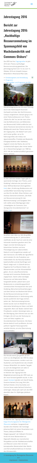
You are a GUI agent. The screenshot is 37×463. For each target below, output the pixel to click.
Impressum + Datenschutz (18, 460)
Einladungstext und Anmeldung (17, 78)
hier (5, 188)
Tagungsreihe (20, 61)
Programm (9, 80)
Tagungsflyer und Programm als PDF (18, 82)
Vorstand (12, 380)
